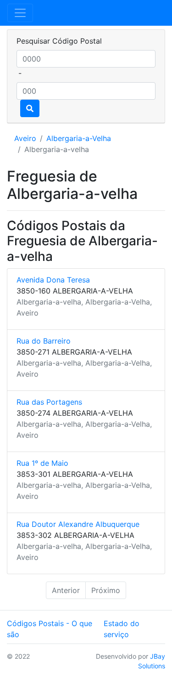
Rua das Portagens (49, 402)
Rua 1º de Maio (42, 463)
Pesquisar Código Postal (59, 40)
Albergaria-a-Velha (78, 138)
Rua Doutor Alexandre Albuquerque (78, 524)
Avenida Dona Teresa (53, 279)
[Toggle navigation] (20, 13)
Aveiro (25, 138)
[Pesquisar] (29, 108)
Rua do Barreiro (44, 340)
